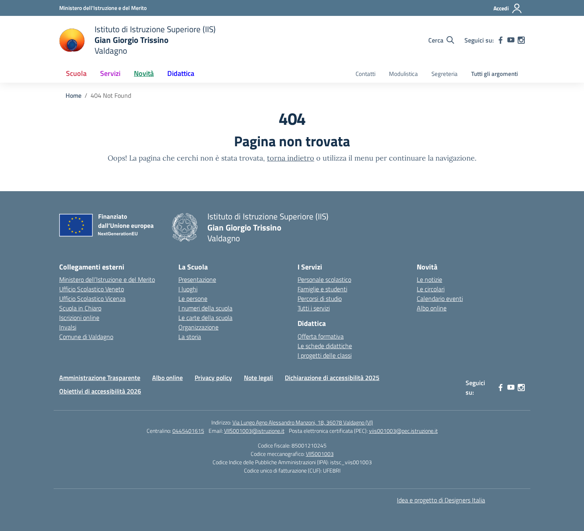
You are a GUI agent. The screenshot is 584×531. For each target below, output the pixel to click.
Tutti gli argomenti (494, 73)
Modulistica (403, 73)
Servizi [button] (110, 73)
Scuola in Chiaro (80, 308)
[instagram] (521, 40)
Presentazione (197, 279)
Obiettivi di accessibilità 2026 (100, 391)
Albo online (432, 308)
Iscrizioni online (79, 317)
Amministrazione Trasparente (99, 377)
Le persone (192, 298)
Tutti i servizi (314, 308)
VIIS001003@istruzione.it (254, 430)
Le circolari (431, 289)
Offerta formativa (321, 336)
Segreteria (444, 73)
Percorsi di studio (320, 298)
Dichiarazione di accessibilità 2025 (332, 377)
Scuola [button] (76, 73)
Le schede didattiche (325, 346)
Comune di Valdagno (86, 336)
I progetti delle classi (325, 355)
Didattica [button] (180, 73)
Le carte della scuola (205, 317)
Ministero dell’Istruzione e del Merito (107, 279)
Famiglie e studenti (322, 289)
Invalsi (67, 327)
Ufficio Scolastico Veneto (91, 289)
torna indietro (290, 158)
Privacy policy (213, 377)
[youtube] (510, 40)
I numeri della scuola (205, 308)
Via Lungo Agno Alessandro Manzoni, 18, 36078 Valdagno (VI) (302, 422)
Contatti (365, 73)
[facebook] (500, 40)
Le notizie (429, 279)
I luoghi (187, 289)
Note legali (258, 377)
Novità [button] (144, 73)
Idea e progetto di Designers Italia (441, 500)
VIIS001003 (320, 454)
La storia (189, 336)
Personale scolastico (324, 279)
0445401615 (188, 430)
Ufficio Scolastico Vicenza (92, 298)
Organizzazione (198, 327)
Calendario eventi (440, 298)
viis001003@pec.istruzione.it (403, 430)
